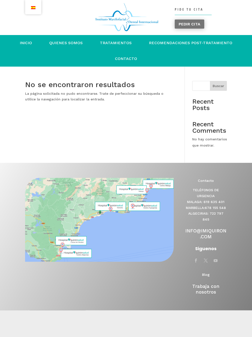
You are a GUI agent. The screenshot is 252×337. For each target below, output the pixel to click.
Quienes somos (66, 42)
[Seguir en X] (206, 260)
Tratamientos (116, 42)
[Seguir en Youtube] (216, 260)
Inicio (26, 42)
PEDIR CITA (189, 24)
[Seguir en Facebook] (196, 260)
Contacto (126, 58)
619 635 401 (214, 202)
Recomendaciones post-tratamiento (190, 42)
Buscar (218, 86)
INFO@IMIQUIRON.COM (205, 234)
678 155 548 (215, 208)
